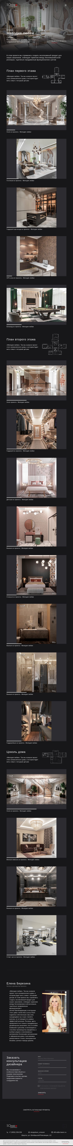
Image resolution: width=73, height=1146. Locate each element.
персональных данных (48, 1088)
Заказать (42, 1092)
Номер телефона (44, 1063)
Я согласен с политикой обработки (52, 1087)
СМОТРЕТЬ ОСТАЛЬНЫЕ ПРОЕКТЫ (36, 1110)
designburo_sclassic (38, 1132)
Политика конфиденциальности (55, 1139)
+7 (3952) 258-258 (15, 1132)
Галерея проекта (59, 41)
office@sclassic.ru (60, 1132)
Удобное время (43, 1071)
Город (40, 1078)
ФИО (39, 1056)
